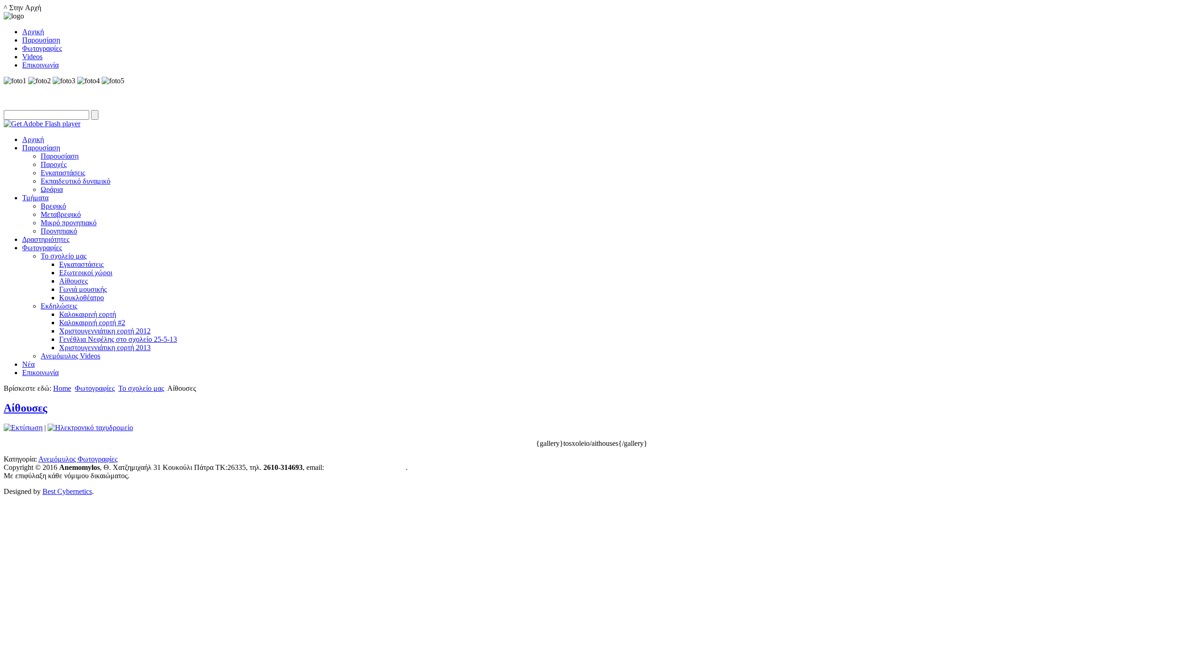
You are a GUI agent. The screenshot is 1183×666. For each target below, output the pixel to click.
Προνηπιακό (59, 231)
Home (62, 388)
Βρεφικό (53, 206)
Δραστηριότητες (45, 239)
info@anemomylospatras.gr (366, 467)
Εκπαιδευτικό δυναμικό (75, 181)
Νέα (28, 364)
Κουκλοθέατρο (81, 298)
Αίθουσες (73, 281)
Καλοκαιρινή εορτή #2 (92, 323)
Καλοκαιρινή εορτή (87, 314)
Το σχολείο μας (63, 256)
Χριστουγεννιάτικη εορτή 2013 (105, 348)
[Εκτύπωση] (23, 428)
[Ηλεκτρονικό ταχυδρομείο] (90, 428)
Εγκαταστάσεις (63, 173)
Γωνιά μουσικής (83, 289)
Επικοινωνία (40, 372)
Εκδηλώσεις (59, 306)
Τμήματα (35, 198)
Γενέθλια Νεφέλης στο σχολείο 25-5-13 (118, 339)
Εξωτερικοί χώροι (85, 273)
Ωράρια (52, 189)
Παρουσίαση (41, 148)
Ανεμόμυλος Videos (70, 356)
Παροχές (54, 164)
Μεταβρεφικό (61, 214)
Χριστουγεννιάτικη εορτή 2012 (105, 331)
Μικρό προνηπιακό (69, 223)
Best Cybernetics (67, 491)
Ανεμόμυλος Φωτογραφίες (77, 459)
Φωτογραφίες (42, 248)
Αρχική (33, 139)
